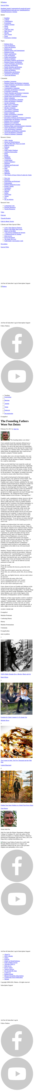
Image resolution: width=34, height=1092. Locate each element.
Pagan (6, 36)
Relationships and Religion (12, 72)
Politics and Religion (10, 57)
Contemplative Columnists (11, 88)
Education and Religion (11, 65)
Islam (5, 168)
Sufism (6, 193)
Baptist (6, 155)
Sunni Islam (7, 194)
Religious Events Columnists (12, 124)
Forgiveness (7, 397)
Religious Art (8, 49)
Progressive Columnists (11, 116)
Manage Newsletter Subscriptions (14, 976)
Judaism (6, 170)
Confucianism (8, 160)
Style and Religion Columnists (13, 129)
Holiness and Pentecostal (11, 165)
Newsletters (4, 244)
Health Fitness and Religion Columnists (15, 96)
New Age (7, 178)
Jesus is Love (8, 236)
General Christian (9, 24)
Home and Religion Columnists (13, 101)
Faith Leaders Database (11, 150)
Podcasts (6, 147)
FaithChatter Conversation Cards (13, 241)
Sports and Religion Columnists (13, 127)
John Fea (16, 429)
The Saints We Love (10, 239)
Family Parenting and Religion (13, 67)
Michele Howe (5, 720)
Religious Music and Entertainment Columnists (17, 126)
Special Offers (5, 5)
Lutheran (7, 171)
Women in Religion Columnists (13, 134)
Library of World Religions (12, 142)
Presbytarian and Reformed (12, 181)
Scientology (7, 188)
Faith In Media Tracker (7, 221)
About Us (7, 954)
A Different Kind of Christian (12, 234)
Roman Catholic (9, 186)
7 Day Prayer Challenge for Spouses (14, 232)
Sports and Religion (10, 47)
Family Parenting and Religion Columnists (16, 93)
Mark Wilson (4, 677)
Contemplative (15, 8)
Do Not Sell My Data (10, 971)
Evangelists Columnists (11, 91)
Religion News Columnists (12, 121)
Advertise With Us (9, 964)
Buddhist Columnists (10, 81)
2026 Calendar (8, 140)
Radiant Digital (8, 974)
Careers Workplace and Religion (13, 63)
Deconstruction (8, 413)
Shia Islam (7, 189)
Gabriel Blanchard (6, 765)
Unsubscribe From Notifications (13, 977)
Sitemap (6, 979)
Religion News (8, 44)
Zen (5, 198)
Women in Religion (10, 59)
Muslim (25, 10)
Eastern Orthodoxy (9, 162)
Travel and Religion (10, 75)
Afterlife (6, 403)
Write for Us (7, 966)
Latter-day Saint (18, 10)
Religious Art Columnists (11, 122)
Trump (6, 407)
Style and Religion (9, 55)
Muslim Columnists (10, 108)
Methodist (7, 173)
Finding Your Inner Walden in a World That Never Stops (17, 805)
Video (2, 212)
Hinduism (7, 163)
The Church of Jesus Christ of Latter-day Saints (18, 175)
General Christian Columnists (12, 94)
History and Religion (10, 54)
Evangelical (22, 8)
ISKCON (7, 166)
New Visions (8, 34)
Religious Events (9, 52)
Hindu (8, 10)
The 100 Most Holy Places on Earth (14, 143)
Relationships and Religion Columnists (15, 119)
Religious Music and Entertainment (14, 50)
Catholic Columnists (10, 86)
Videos (6, 148)
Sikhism (6, 191)
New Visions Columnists (11, 109)
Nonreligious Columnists (11, 111)
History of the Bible (10, 231)
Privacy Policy (8, 967)
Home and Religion (10, 70)
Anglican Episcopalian (10, 152)
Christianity (7, 158)
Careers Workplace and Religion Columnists (17, 85)
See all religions (8, 199)
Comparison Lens (9, 205)
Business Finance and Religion (13, 62)
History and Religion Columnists (13, 99)
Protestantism (8, 183)
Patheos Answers (9, 145)
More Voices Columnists (11, 104)
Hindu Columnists (9, 98)
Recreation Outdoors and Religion (14, 60)
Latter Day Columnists (10, 106)
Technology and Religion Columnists (15, 131)
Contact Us (7, 972)
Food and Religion (9, 45)
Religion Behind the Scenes (12, 184)
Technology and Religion (11, 73)
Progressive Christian (11, 12)
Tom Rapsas (4, 808)
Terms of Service (9, 969)
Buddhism (7, 157)
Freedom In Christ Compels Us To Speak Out (14, 717)
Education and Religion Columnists (14, 89)
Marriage (7, 400)
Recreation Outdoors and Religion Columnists (17, 117)
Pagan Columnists (9, 113)
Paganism (7, 179)
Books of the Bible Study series (13, 229)
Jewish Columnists (9, 103)
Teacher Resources (9, 209)
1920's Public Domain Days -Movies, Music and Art (16, 674)
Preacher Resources (10, 207)
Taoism (6, 196)
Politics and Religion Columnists (13, 114)
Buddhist (3, 8)
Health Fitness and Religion (12, 68)
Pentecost (7, 410)
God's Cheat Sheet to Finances (13, 227)
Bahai (6, 153)
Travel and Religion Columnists (13, 132)
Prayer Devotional (9, 237)
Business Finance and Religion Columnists (16, 83)
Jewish (11, 10)
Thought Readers (6, 218)
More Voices (8, 31)
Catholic (8, 8)
